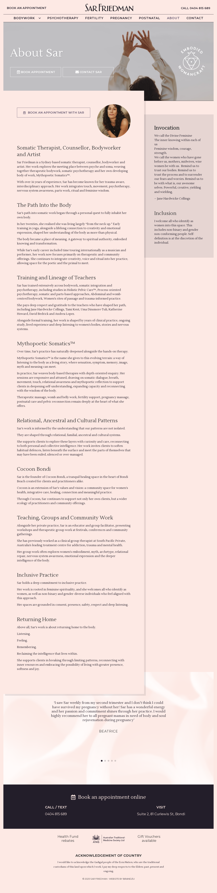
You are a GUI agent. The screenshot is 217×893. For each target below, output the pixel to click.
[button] (35, 72)
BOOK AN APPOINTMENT (26, 8)
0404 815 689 (56, 814)
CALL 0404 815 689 (195, 8)
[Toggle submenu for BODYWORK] (40, 18)
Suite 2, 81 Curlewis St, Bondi (161, 814)
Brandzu (129, 878)
